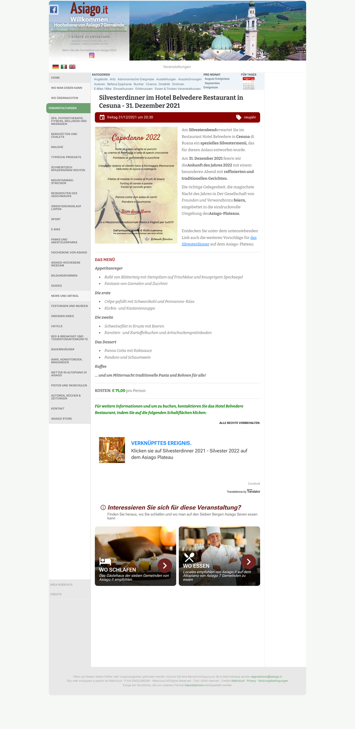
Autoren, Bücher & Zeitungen (66, 397)
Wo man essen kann (66, 88)
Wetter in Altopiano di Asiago (69, 374)
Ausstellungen (166, 79)
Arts (112, 79)
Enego (86, 41)
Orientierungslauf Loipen (66, 208)
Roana (95, 44)
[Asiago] (89, 9)
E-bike (55, 229)
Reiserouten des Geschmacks (64, 195)
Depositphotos (194, 685)
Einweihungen (123, 89)
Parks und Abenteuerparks (64, 241)
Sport (56, 219)
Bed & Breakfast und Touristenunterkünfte (69, 338)
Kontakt (57, 408)
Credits (56, 594)
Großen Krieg (62, 316)
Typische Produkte (66, 157)
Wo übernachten (64, 98)
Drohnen (178, 84)
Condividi (254, 483)
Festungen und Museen (69, 306)
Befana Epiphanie (119, 84)
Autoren (99, 84)
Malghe (57, 147)
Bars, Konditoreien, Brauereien (67, 361)
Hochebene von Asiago (69, 252)
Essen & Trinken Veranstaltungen (178, 89)
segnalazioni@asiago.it (266, 676)
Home (55, 77)
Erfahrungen (144, 89)
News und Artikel (65, 296)
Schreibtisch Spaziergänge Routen (68, 169)
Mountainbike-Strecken (62, 182)
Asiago (76, 41)
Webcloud (237, 681)
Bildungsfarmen (64, 275)
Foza (94, 41)
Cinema (151, 84)
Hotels (56, 326)
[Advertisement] (69, 502)
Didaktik (164, 84)
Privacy (251, 681)
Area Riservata (61, 584)
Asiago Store (61, 418)
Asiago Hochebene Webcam (65, 264)
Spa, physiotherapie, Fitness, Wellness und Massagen (69, 121)
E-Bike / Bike (102, 89)
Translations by (237, 491)
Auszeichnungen (190, 79)
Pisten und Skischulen (69, 385)
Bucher (139, 84)
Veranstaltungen (63, 108)
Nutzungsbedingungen (273, 681)
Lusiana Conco (80, 44)
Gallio (102, 41)
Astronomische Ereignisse (135, 79)
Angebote (101, 79)
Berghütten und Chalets (64, 135)
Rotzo (104, 44)
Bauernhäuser (62, 349)
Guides (56, 285)
